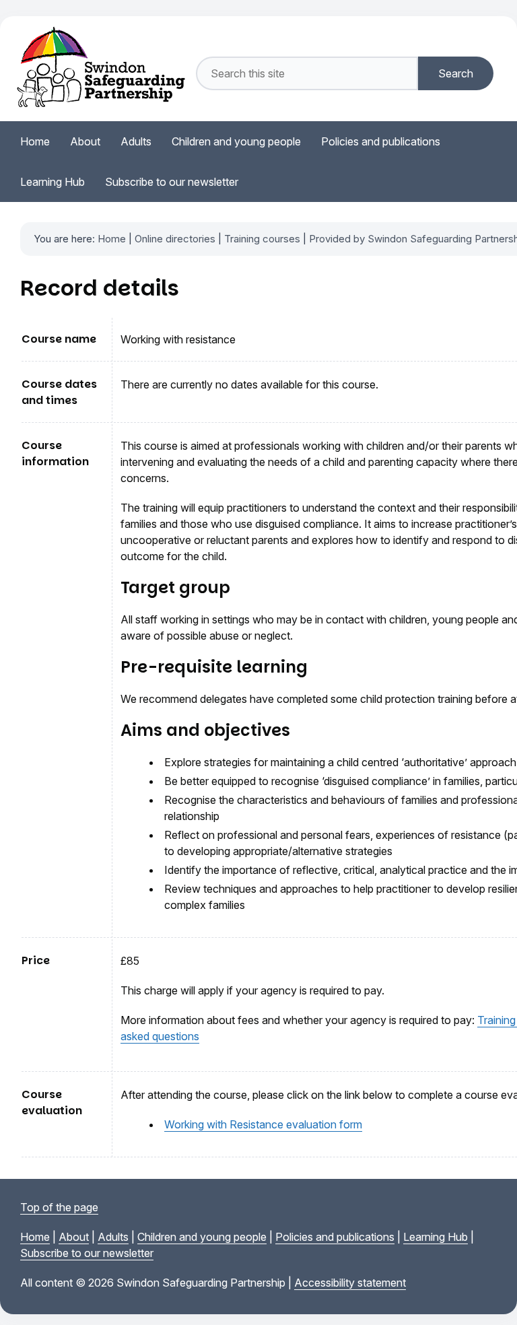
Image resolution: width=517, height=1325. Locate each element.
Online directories (175, 238)
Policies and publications (334, 1237)
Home (112, 238)
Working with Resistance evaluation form (263, 1124)
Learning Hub (435, 1237)
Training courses (262, 238)
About (74, 1237)
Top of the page (59, 1207)
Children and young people (202, 1237)
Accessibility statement (350, 1282)
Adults (113, 1237)
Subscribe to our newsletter (86, 1253)
